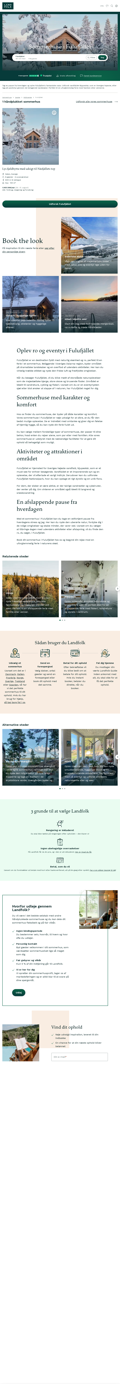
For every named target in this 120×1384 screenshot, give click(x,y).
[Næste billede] (55, 136)
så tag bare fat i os (14, 702)
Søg (102, 58)
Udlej (102, 6)
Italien (20, 674)
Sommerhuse (7, 97)
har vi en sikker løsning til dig (103, 870)
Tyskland (20, 681)
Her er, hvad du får (83, 852)
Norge (20, 677)
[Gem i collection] (54, 112)
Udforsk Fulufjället (60, 204)
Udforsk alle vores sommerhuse (94, 101)
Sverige (17, 97)
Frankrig (10, 677)
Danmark (10, 674)
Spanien (13, 684)
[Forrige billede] (6, 136)
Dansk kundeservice (93, 76)
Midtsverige (28, 97)
